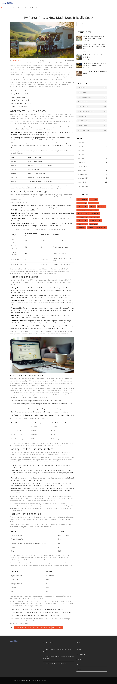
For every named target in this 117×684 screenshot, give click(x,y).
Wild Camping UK (92, 92)
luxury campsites (94, 217)
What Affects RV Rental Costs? (20, 91)
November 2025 (82, 178)
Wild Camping (76, 3)
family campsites (82, 220)
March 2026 (81, 162)
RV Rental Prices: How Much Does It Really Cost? (94, 56)
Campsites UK (92, 88)
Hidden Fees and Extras (18, 97)
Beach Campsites (92, 102)
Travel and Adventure (92, 97)
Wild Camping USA (92, 130)
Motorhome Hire (92, 107)
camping (90, 227)
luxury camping (82, 203)
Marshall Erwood (17, 61)
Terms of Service (80, 654)
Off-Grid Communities (89, 3)
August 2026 (81, 142)
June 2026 (80, 150)
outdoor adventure (95, 220)
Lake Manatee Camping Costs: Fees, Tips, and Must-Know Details (94, 37)
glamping (92, 206)
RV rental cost (19, 627)
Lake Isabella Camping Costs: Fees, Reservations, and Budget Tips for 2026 (94, 46)
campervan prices (57, 627)
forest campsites (82, 206)
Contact (78, 664)
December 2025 (82, 174)
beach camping (93, 203)
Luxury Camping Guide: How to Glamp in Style (95, 72)
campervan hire (94, 213)
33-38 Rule (111, 3)
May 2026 (80, 154)
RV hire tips (47, 627)
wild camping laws (101, 227)
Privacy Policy (79, 659)
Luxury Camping (92, 116)
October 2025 (81, 182)
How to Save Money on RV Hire (20, 100)
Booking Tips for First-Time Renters (21, 103)
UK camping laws (82, 213)
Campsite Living (102, 3)
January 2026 (81, 170)
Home (3, 8)
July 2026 (80, 146)
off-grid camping (82, 217)
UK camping (93, 224)
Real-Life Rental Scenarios (19, 106)
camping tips (93, 199)
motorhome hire (29, 627)
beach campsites (82, 224)
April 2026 (80, 158)
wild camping (101, 206)
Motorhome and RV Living (92, 111)
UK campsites (81, 210)
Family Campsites (92, 126)
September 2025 (82, 186)
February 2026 (82, 166)
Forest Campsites (92, 121)
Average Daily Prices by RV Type (20, 94)
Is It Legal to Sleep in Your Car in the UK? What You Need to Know (94, 64)
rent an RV (39, 627)
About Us (78, 649)
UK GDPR (78, 669)
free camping (81, 227)
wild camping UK (82, 199)
